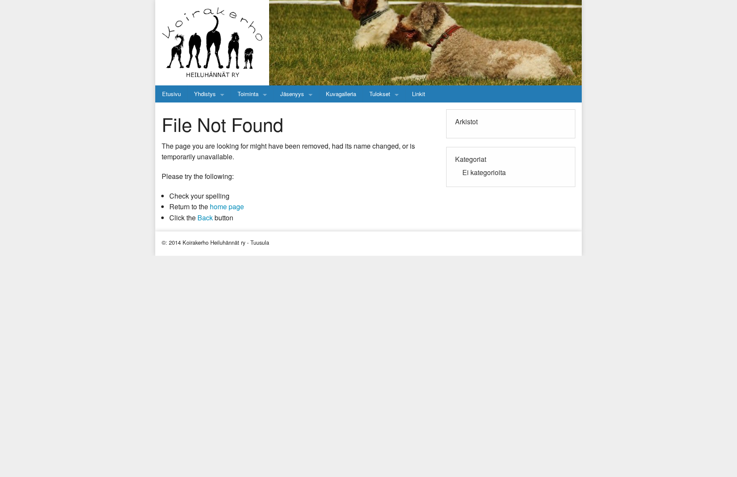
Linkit (418, 94)
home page (227, 206)
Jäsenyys (292, 94)
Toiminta (248, 94)
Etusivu (171, 94)
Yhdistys (205, 94)
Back (205, 217)
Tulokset (379, 94)
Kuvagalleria (341, 94)
